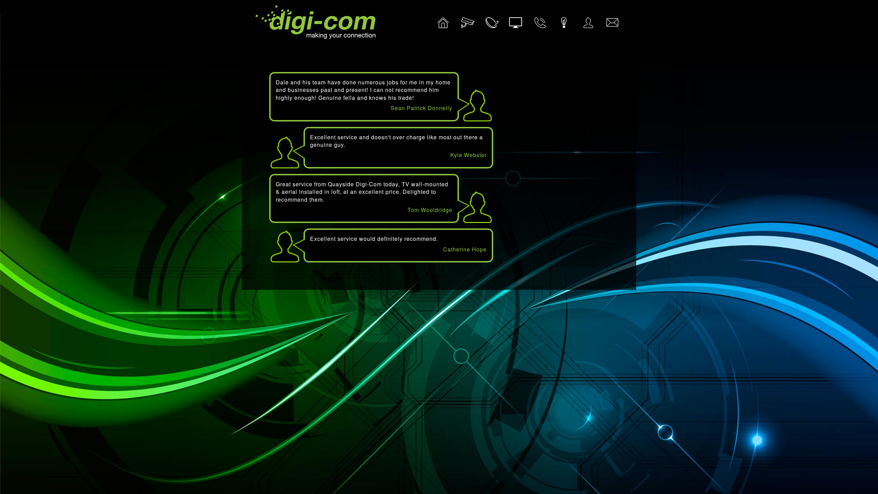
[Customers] (588, 25)
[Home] (443, 25)
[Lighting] (564, 25)
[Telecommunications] (540, 25)
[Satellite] (491, 25)
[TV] (515, 25)
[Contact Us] (612, 25)
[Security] (467, 25)
